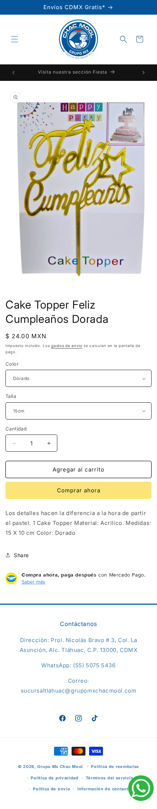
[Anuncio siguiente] (143, 72)
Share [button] (21, 555)
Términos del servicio (110, 777)
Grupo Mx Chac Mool (60, 766)
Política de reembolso (115, 766)
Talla (10, 396)
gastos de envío (67, 345)
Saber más (33, 581)
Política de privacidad (54, 777)
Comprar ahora (78, 490)
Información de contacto (104, 788)
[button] (15, 39)
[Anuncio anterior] (13, 72)
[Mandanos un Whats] (141, 789)
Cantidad (16, 429)
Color (12, 364)
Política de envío (51, 788)
